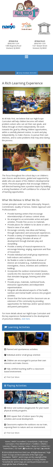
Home (7, 441)
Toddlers (35, 444)
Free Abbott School (23, 444)
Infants (43, 444)
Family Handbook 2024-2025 (27, 73)
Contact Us (44, 446)
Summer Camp (24, 446)
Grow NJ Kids (32, 441)
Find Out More (12, 377)
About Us (35, 446)
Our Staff (18, 448)
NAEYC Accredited (19, 441)
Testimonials (8, 448)
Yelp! (38, 448)
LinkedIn (46, 448)
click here (26, 319)
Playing (14, 446)
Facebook (29, 448)
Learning (6, 446)
